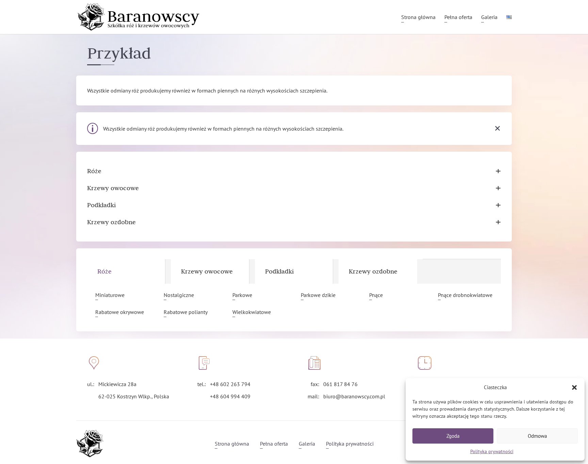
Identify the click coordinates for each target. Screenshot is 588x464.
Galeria (489, 17)
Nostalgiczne (179, 295)
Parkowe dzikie (318, 295)
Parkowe (242, 295)
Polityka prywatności (491, 451)
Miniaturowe (110, 295)
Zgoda (452, 436)
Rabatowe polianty (186, 312)
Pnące (376, 295)
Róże (294, 171)
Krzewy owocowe (294, 188)
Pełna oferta (458, 17)
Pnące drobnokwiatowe (465, 295)
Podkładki (294, 205)
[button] (574, 387)
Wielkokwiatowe (251, 312)
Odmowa (537, 436)
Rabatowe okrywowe (119, 312)
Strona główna (418, 17)
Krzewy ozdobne (294, 222)
